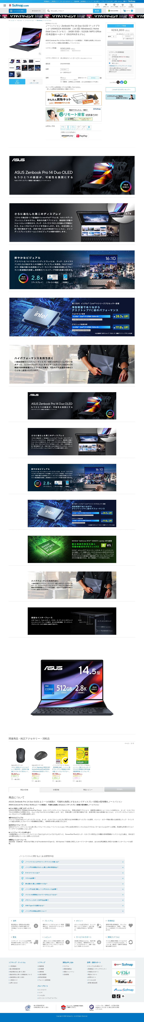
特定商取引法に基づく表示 (18, 972)
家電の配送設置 (92, 983)
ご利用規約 (13, 966)
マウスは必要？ (30, 878)
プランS (120, 56)
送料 (14, 921)
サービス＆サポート (66, 1)
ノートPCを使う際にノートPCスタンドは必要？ (41, 889)
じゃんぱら (41, 995)
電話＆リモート (92, 974)
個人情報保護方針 (15, 969)
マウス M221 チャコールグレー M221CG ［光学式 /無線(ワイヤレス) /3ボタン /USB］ (20, 769)
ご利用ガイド (55, 1)
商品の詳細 (24, 790)
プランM (119, 60)
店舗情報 (76, 1)
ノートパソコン (29, 20)
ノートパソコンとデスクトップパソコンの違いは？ (42, 862)
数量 (109, 36)
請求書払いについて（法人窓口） (90, 1)
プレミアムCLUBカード (95, 966)
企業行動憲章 (42, 974)
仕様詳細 (56, 790)
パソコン (19, 20)
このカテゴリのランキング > (121, 89)
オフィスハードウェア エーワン (47, 998)
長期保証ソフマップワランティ (97, 969)
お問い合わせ (118, 1)
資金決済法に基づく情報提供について (21, 974)
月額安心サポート (93, 972)
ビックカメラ (42, 990)
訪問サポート (92, 977)
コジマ (40, 992)
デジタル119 (92, 980)
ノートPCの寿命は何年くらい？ (36, 911)
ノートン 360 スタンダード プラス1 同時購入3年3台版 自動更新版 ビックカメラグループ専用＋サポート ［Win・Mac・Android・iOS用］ (82, 769)
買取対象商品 (68, 969)
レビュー (47, 937)
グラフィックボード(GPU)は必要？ (37, 900)
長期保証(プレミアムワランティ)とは (121, 66)
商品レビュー (88, 790)
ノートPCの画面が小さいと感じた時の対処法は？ (42, 867)
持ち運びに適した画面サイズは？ (36, 883)
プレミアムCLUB (107, 1)
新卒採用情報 (42, 977)
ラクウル (66, 966)
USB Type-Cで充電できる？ (34, 905)
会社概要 (41, 969)
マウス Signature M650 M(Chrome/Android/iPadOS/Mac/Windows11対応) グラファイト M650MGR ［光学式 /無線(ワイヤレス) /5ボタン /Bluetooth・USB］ (41, 769)
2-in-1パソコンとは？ (32, 873)
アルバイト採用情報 (44, 980)
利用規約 (46, 1)
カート (129, 10)
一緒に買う (17, 779)
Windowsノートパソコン (44, 20)
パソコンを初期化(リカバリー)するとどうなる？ (41, 894)
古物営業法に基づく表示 (17, 977)
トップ (12, 20)
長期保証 (111, 921)
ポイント (79, 921)
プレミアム (48, 921)
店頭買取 (66, 974)
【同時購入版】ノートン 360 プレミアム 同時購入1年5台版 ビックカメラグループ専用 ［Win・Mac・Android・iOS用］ (61, 769)
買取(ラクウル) (113, 937)
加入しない (115, 63)
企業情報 (41, 972)
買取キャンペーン (69, 972)
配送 (14, 937)
